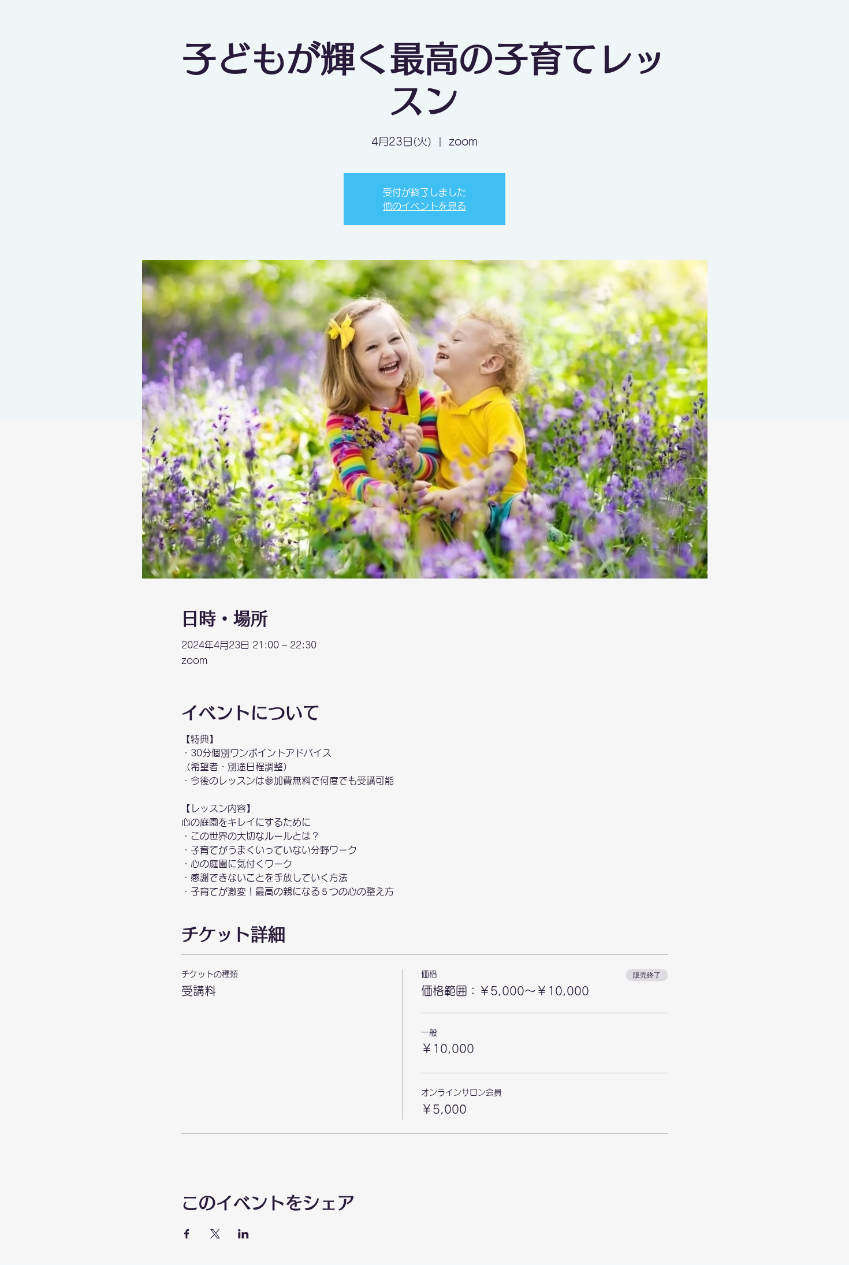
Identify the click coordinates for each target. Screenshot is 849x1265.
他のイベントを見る (424, 206)
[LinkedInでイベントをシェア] (243, 1233)
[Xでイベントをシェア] (215, 1233)
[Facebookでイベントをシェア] (186, 1233)
